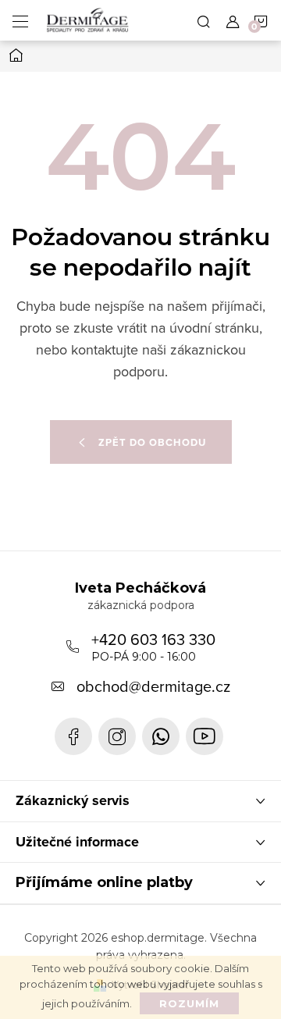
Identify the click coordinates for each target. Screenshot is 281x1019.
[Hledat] (204, 20)
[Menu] (20, 20)
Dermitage (73, 736)
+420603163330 (161, 736)
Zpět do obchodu (152, 442)
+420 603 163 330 (153, 646)
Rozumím (189, 1003)
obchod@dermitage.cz (153, 686)
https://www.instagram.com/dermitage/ (117, 736)
